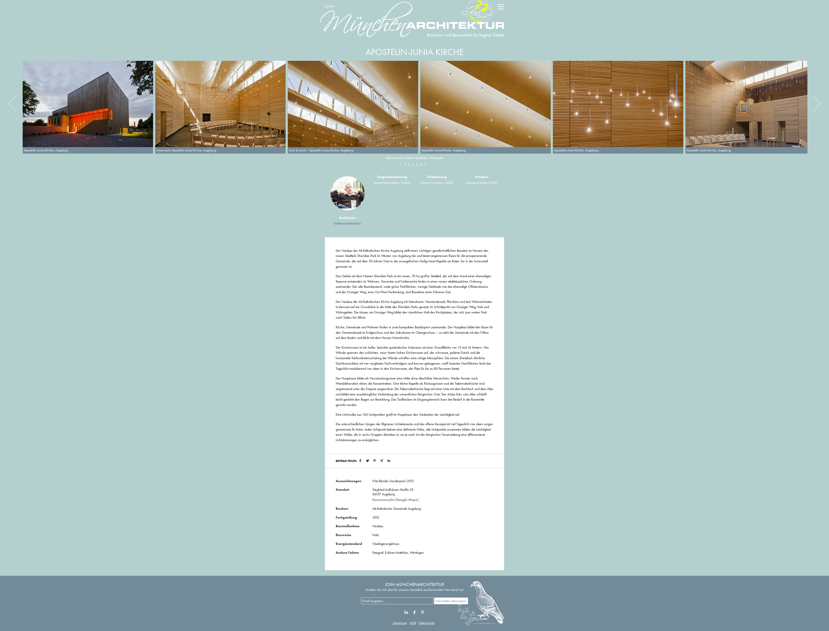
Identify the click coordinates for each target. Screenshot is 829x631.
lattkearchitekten (347, 223)
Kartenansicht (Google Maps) (395, 500)
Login (330, 6)
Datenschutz (427, 623)
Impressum (400, 623)
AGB (413, 623)
